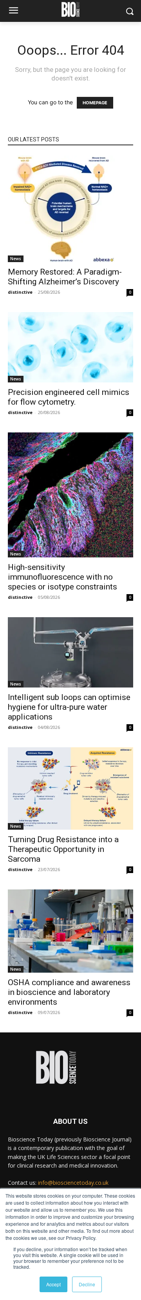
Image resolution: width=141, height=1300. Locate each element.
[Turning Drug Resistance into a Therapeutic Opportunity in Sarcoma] (70, 788)
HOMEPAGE (95, 102)
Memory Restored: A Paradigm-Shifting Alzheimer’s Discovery (65, 276)
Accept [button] (53, 1284)
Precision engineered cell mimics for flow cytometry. (68, 397)
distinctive (20, 292)
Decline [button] (87, 1284)
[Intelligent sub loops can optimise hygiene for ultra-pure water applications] (70, 652)
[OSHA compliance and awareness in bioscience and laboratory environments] (70, 931)
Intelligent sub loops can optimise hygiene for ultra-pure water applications (69, 707)
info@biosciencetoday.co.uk (73, 1182)
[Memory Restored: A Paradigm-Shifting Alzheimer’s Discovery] (70, 208)
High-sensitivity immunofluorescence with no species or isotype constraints (62, 576)
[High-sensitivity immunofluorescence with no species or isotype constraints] (70, 494)
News (15, 258)
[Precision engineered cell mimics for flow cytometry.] (70, 347)
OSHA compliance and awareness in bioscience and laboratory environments (69, 992)
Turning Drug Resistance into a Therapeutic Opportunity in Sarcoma (63, 849)
